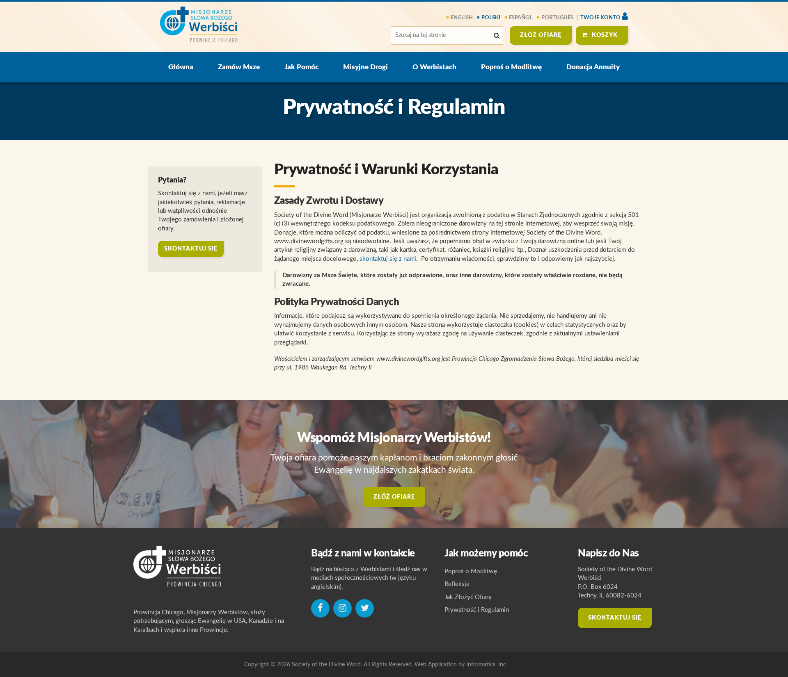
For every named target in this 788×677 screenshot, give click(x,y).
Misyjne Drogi (365, 67)
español (521, 18)
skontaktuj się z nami (388, 259)
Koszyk (605, 35)
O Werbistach (434, 67)
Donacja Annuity (593, 67)
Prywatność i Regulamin (476, 610)
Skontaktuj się (614, 618)
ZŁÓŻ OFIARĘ (540, 35)
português (557, 18)
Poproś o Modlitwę (511, 67)
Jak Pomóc (301, 67)
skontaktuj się (191, 249)
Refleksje (457, 584)
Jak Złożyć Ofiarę (468, 597)
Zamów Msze (239, 67)
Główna (180, 67)
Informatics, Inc (486, 665)
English (462, 18)
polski (490, 18)
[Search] (497, 36)
